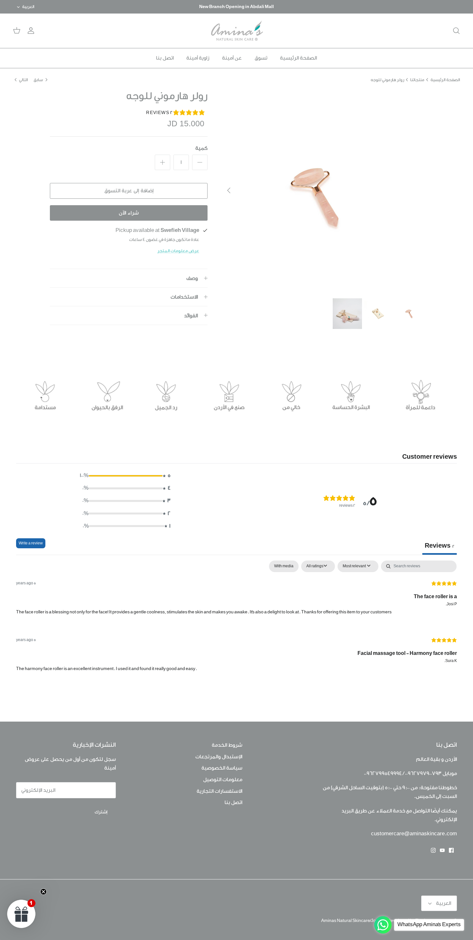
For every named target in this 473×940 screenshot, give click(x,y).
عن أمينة (232, 58)
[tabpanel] (236, 621)
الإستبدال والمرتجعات (218, 757)
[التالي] (229, 190)
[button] (124, 475)
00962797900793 (423, 773)
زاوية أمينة (197, 58)
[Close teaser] (43, 891)
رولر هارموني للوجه (387, 79)
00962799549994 (381, 773)
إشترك (101, 812)
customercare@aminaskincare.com (414, 834)
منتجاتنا (417, 79)
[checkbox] (284, 566)
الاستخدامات (184, 297)
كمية (201, 148)
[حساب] (32, 30)
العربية (28, 6)
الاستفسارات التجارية (219, 791)
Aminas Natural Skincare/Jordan (353, 920)
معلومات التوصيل (222, 779)
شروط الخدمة (227, 745)
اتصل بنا (165, 58)
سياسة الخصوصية (221, 768)
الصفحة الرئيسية (298, 58)
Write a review (31, 543)
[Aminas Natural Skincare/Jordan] (236, 31)
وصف (192, 278)
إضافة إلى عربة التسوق (128, 191)
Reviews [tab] (439, 545)
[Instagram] (433, 850)
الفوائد (191, 316)
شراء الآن (129, 213)
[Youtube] (442, 850)
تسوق (261, 58)
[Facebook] (451, 850)
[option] (322, 190)
